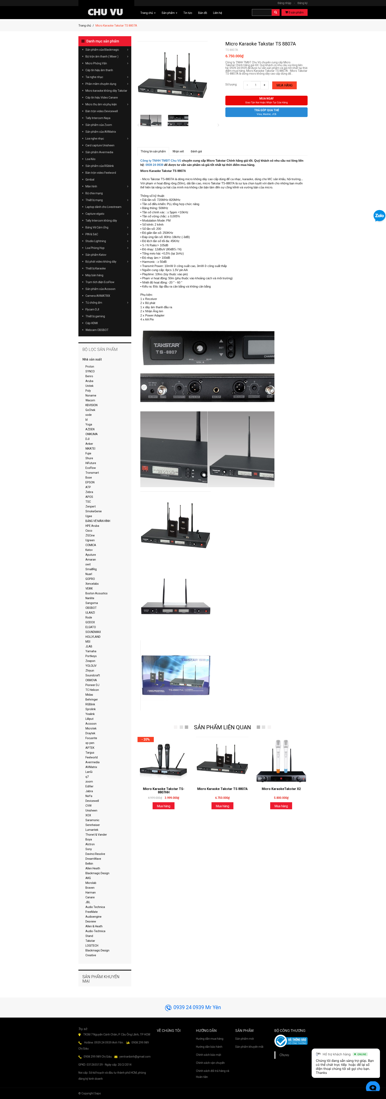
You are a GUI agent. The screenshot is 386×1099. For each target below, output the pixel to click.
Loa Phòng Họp (95, 248)
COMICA (90, 545)
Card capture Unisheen (99, 145)
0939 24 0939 (154, 164)
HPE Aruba (92, 525)
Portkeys (91, 656)
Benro (89, 376)
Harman (90, 892)
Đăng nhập (286, 3)
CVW (88, 805)
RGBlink (90, 704)
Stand (89, 936)
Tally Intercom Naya (97, 118)
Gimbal (89, 179)
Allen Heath (92, 868)
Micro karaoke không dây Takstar (106, 90)
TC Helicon (92, 689)
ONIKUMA (91, 434)
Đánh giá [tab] (196, 151)
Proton (89, 366)
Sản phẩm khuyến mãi (249, 1046)
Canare (90, 897)
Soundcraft (92, 675)
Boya (88, 839)
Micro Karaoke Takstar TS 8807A (260, 43)
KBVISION (91, 405)
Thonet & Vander (96, 834)
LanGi (88, 771)
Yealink (90, 714)
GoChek (90, 410)
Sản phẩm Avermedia (99, 152)
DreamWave (93, 858)
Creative (90, 955)
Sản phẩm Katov (95, 254)
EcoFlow (90, 467)
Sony (88, 849)
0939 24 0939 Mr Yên (197, 1007)
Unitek (89, 385)
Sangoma (91, 603)
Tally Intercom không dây (101, 220)
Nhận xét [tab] (178, 151)
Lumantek (91, 829)
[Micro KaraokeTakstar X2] (281, 760)
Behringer (91, 699)
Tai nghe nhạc (94, 77)
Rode (88, 617)
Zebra (89, 492)
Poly (88, 390)
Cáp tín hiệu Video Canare (101, 97)
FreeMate (91, 911)
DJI (87, 439)
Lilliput (89, 718)
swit (88, 564)
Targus (89, 752)
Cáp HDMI (91, 323)
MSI (87, 641)
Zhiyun (89, 670)
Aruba (89, 381)
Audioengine (93, 916)
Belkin (89, 863)
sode (88, 414)
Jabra (89, 791)
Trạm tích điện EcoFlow (99, 282)
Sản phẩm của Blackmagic (102, 49)
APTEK (89, 747)
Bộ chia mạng (94, 193)
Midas (89, 694)
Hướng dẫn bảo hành (209, 1046)
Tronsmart (92, 472)
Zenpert (90, 506)
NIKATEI (90, 448)
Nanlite (89, 598)
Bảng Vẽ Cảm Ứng (96, 227)
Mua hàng (284, 85)
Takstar (90, 940)
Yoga (88, 424)
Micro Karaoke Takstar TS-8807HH (163, 790)
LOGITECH (91, 945)
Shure (89, 458)
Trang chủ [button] (147, 12)
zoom (89, 781)
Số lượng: (231, 84)
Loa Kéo (90, 159)
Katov (89, 550)
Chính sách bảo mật (208, 1054)
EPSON (89, 482)
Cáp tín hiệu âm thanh (99, 70)
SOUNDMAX (93, 632)
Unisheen (91, 810)
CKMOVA (91, 680)
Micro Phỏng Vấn (96, 63)
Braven (89, 887)
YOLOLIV (90, 665)
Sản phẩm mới (244, 1038)
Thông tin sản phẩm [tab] (153, 151)
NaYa (88, 796)
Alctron (90, 844)
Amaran (90, 559)
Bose (88, 477)
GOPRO (90, 578)
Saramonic (92, 820)
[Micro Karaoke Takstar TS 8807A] (222, 760)
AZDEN (89, 429)
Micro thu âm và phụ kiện (101, 104)
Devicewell (92, 800)
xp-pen (89, 743)
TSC (88, 501)
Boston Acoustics (96, 593)
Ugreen (90, 540)
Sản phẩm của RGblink (99, 165)
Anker (89, 443)
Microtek (90, 728)
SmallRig (91, 569)
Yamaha (90, 651)
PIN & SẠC (91, 234)
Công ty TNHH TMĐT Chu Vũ (160, 160)
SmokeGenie (93, 511)
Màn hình (91, 186)
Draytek (90, 733)
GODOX (90, 622)
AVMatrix (91, 767)
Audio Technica (95, 907)
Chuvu (284, 1055)
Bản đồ (202, 12)
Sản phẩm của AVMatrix (100, 131)
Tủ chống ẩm (93, 302)
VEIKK (89, 588)
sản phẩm (296, 12)
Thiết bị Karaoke (95, 268)
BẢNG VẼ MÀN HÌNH (97, 521)
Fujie (88, 453)
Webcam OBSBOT (97, 330)
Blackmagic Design (97, 873)
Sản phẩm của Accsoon (100, 289)
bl (86, 419)
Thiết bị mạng (94, 200)
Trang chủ (84, 25)
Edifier (89, 786)
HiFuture (90, 463)
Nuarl (88, 574)
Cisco (88, 530)
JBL (87, 902)
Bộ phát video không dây (100, 261)
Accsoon (90, 723)
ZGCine (90, 535)
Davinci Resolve (95, 854)
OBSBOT (91, 607)
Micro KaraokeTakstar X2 (281, 789)
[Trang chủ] (106, 6)
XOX (88, 815)
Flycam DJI (92, 309)
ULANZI (90, 612)
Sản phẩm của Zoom (98, 124)
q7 (87, 776)
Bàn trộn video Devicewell (101, 111)
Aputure (90, 554)
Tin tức (187, 12)
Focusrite (91, 738)
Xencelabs (92, 583)
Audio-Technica (95, 931)
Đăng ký (303, 3)
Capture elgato (94, 213)
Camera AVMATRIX (97, 295)
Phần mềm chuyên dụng (100, 83)
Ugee (88, 516)
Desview (90, 921)
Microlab (90, 882)
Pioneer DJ (92, 685)
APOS (89, 496)
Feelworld (91, 757)
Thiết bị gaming (95, 316)
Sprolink (90, 709)
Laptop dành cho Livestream (103, 207)
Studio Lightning (95, 241)
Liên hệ (217, 12)
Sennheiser (92, 825)
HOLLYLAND (93, 636)
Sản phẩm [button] (168, 12)
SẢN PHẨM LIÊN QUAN (222, 727)
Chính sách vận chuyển (210, 1062)
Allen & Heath (94, 926)
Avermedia (92, 762)
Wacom (90, 400)
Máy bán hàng (94, 275)
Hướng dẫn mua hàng (209, 1038)
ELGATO (90, 627)
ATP (88, 487)
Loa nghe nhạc (94, 138)
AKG (88, 878)
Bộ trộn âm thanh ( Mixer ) (101, 56)
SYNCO (90, 371)
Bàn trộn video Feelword (100, 172)
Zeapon (90, 660)
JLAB (88, 646)
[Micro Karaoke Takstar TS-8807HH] (164, 760)
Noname (90, 395)
